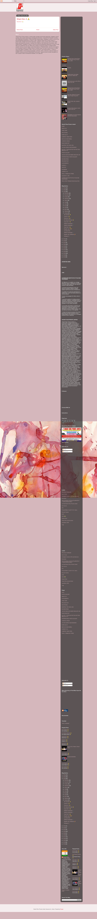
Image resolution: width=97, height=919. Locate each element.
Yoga (63, 524)
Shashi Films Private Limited (66, 858)
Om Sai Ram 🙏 (67, 214)
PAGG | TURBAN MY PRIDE (68, 173)
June (65, 204)
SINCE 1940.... (65, 130)
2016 (64, 251)
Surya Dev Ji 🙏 (67, 221)
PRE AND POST (65, 161)
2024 (64, 191)
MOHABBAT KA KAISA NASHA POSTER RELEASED (74, 115)
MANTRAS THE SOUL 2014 (67, 145)
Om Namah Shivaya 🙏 (69, 220)
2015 (64, 253)
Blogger (61, 909)
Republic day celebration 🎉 (70, 234)
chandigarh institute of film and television (70, 496)
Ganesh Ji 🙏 (67, 216)
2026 (64, 188)
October (66, 196)
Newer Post (20, 29)
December (66, 193)
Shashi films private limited (67, 520)
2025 (64, 189)
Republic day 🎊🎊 (68, 229)
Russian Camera (65, 512)
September (66, 198)
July (65, 202)
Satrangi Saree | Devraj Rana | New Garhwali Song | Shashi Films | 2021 (74, 59)
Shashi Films (64, 518)
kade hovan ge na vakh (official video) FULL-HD (74, 82)
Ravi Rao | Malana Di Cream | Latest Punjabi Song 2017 (74, 95)
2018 (64, 247)
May (65, 205)
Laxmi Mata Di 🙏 (65, 753)
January (66, 213)
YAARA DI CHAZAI (66, 141)
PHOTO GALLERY (66, 152)
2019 (64, 246)
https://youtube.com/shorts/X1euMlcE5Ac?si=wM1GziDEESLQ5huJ (71, 501)
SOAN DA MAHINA (72, 756)
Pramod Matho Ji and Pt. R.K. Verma (69, 510)
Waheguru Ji (66, 236)
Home (37, 29)
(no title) (64, 65)
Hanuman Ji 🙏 (67, 218)
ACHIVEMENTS (65, 163)
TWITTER (64, 167)
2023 (64, 238)
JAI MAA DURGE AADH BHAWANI (69, 147)
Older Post (55, 29)
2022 (64, 240)
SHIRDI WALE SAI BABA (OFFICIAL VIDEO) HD (73, 75)
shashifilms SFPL (65, 522)
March (65, 209)
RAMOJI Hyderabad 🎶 (69, 223)
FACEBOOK (64, 169)
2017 (64, 249)
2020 (64, 244)
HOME (63, 126)
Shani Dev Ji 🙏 (20, 21)
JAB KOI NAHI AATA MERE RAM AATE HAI (71, 154)
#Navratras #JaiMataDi (66, 492)
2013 (64, 256)
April (65, 207)
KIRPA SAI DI (65, 134)
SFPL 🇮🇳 (64, 516)
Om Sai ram (64, 505)
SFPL (63, 514)
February (66, 211)
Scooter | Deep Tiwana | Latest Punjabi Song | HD (74, 109)
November (66, 195)
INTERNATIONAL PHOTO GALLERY (69, 156)
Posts (64, 449)
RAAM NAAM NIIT (66, 143)
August (66, 200)
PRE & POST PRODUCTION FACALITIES (70, 181)
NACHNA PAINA (65, 159)
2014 (64, 255)
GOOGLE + (64, 165)
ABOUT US (64, 128)
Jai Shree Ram (67, 230)
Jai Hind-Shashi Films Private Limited (69, 503)
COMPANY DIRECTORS (67, 136)
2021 (64, 242)
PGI (62, 507)
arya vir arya (64, 494)
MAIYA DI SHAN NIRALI (67, 139)
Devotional (64, 498)
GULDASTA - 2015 (65, 175)
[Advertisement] (69, 24)
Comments (65, 451)
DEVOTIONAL (65, 132)
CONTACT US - (65, 171)
